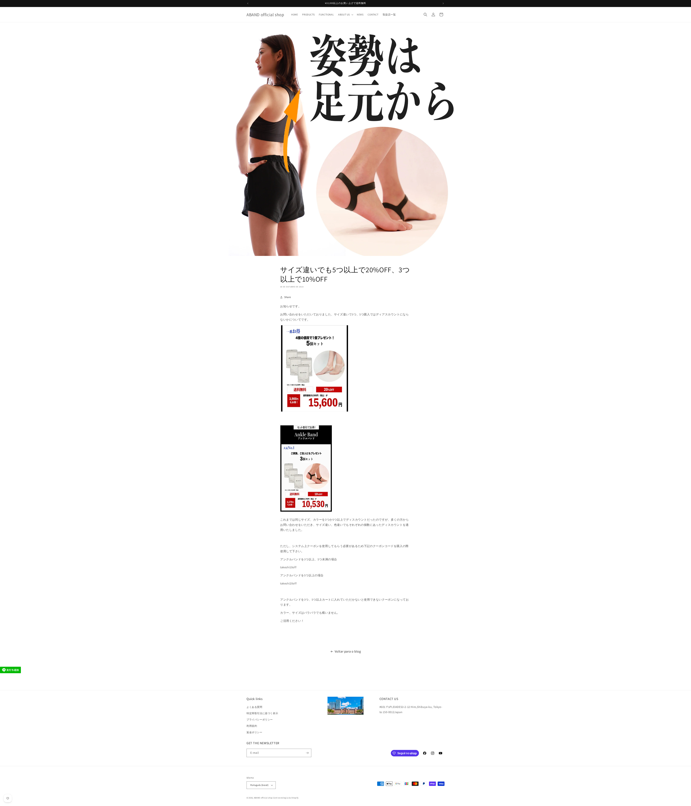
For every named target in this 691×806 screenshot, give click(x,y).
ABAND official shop (263, 797)
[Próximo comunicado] (443, 3)
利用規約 (252, 725)
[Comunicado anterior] (248, 3)
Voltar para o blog (348, 651)
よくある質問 (254, 707)
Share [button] (287, 297)
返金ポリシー (254, 732)
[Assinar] (307, 753)
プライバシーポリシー (260, 719)
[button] (345, 14)
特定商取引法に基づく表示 (262, 713)
